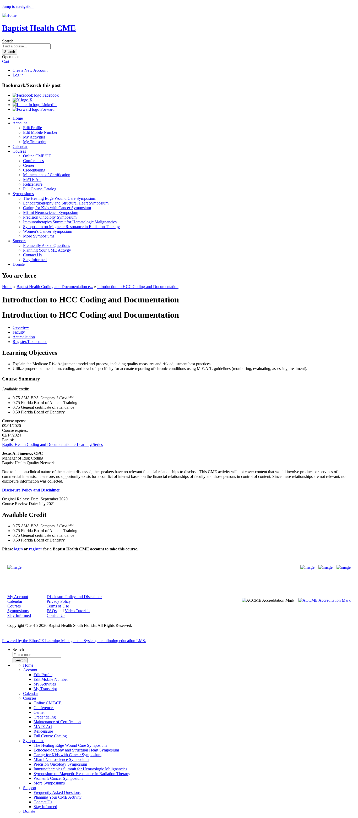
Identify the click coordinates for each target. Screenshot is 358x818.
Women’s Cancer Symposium (47, 231)
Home (18, 118)
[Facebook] (307, 567)
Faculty (19, 332)
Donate (19, 264)
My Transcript (34, 142)
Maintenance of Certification (46, 175)
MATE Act (32, 179)
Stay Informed (35, 259)
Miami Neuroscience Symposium (50, 212)
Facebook (50, 95)
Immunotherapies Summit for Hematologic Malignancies (70, 222)
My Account (17, 596)
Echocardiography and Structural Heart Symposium (66, 203)
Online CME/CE (37, 156)
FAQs (52, 611)
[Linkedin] (344, 567)
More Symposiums (38, 236)
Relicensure (32, 184)
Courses (19, 151)
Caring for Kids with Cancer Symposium (57, 208)
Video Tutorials (77, 611)
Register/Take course (30, 341)
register (35, 549)
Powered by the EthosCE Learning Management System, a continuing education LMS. (74, 640)
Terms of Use (58, 606)
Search (7, 41)
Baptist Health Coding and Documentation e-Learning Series (52, 444)
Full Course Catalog (39, 189)
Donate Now (163, 568)
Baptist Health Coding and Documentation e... (55, 286)
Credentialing (34, 170)
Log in (18, 75)
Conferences (33, 160)
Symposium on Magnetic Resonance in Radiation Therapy (71, 226)
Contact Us (32, 255)
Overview (21, 327)
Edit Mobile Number (40, 132)
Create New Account (30, 70)
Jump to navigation (18, 6)
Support (19, 241)
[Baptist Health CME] (14, 567)
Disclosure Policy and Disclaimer (74, 596)
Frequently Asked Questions (46, 245)
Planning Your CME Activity (47, 250)
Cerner (28, 165)
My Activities (34, 137)
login (18, 549)
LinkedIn (48, 104)
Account (20, 123)
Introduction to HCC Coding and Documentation (137, 286)
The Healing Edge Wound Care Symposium (59, 198)
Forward (47, 109)
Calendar (20, 146)
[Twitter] (325, 567)
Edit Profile (32, 127)
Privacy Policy (59, 601)
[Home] (9, 15)
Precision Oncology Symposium (50, 217)
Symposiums (23, 193)
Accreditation (24, 337)
